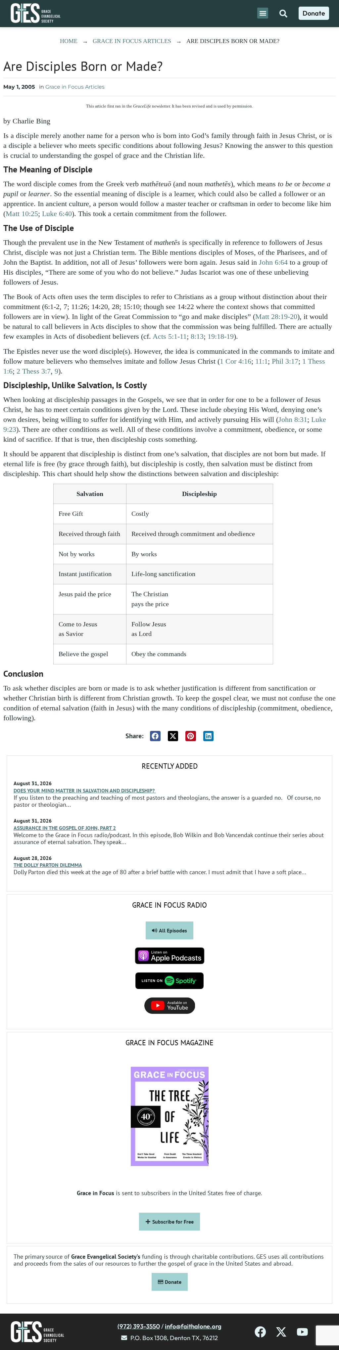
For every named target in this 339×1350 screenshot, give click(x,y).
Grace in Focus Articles (132, 41)
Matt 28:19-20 (276, 316)
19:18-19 (221, 336)
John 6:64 (273, 262)
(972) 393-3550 (139, 1326)
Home (68, 41)
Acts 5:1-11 (170, 336)
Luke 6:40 (57, 213)
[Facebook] (260, 1332)
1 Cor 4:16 (235, 361)
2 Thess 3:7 (34, 371)
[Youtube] (302, 1332)
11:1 (261, 361)
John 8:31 (292, 419)
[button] (262, 13)
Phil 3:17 (285, 361)
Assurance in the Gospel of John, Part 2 (65, 828)
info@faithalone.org (193, 1326)
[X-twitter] (281, 1332)
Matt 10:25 (22, 213)
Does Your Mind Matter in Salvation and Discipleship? (85, 790)
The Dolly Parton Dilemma (48, 865)
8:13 (197, 336)
